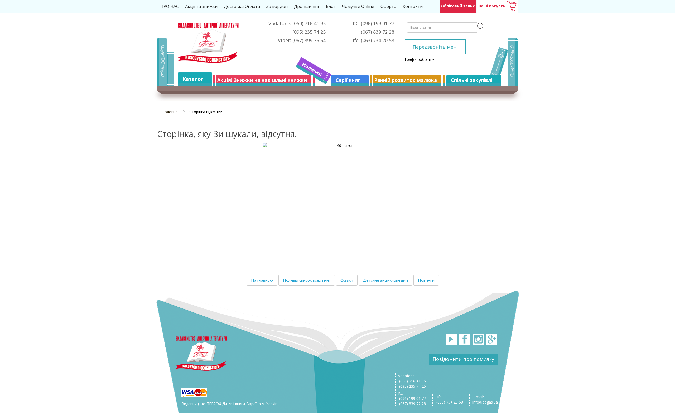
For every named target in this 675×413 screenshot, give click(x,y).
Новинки (312, 69)
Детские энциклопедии (385, 280)
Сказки (346, 280)
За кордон (277, 6)
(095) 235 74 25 (412, 386)
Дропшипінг (307, 6)
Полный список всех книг (306, 280)
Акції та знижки (201, 6)
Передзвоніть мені (435, 47)
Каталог (193, 79)
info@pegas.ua (485, 402)
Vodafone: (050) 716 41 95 (412, 378)
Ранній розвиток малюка (405, 80)
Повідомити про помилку (463, 359)
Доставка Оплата (242, 6)
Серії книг (348, 80)
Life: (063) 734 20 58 (449, 399)
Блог (330, 6)
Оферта (388, 6)
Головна (170, 111)
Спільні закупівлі (472, 80)
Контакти (413, 6)
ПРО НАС (169, 6)
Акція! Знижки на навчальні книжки (262, 80)
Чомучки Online (358, 6)
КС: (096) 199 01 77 (412, 396)
